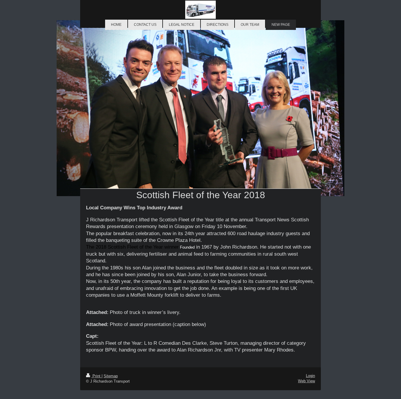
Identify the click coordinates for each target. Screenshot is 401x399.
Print (96, 376)
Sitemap (111, 376)
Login (310, 375)
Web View (306, 381)
